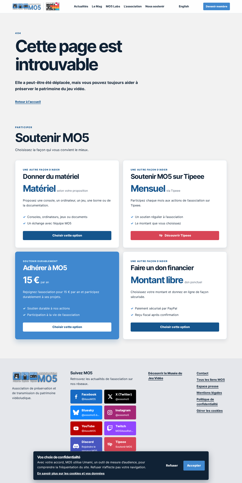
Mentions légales (209, 393)
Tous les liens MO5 (211, 379)
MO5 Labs (113, 6)
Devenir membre (216, 6)
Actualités (81, 6)
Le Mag (97, 6)
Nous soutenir (154, 6)
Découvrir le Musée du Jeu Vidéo (165, 375)
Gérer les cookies (210, 410)
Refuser (172, 465)
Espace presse (208, 386)
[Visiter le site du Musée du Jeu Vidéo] (51, 6)
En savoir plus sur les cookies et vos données (71, 473)
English (184, 6)
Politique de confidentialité (207, 401)
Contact (202, 373)
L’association (133, 6)
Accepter (194, 465)
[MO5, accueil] (26, 6)
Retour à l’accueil (28, 102)
